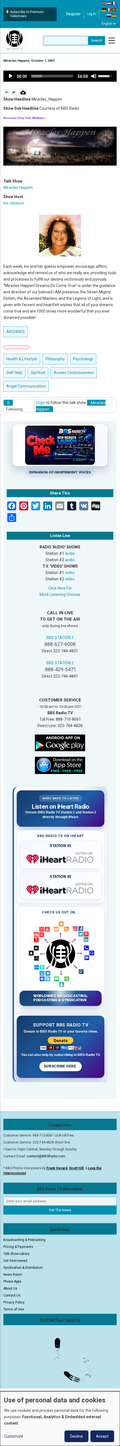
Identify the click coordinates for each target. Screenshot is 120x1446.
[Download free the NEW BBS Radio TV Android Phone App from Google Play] (60, 742)
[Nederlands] (109, 3)
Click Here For (60, 588)
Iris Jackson (13, 203)
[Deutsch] (104, 9)
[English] (104, 3)
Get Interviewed (15, 1261)
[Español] (114, 16)
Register (73, 14)
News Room (12, 1275)
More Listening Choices (60, 594)
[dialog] (60, 1418)
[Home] (14, 40)
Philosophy (55, 359)
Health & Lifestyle (21, 359)
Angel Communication (26, 386)
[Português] (114, 9)
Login (40, 402)
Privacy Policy (14, 1302)
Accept (102, 1436)
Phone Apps (12, 1281)
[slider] (52, 76)
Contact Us (12, 1295)
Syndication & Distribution (23, 1268)
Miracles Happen (18, 187)
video (70, 572)
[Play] (10, 76)
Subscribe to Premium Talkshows (27, 14)
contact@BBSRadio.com (46, 1156)
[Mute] (94, 76)
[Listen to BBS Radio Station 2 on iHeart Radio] (60, 888)
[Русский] (109, 16)
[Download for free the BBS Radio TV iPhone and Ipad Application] (60, 765)
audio (70, 553)
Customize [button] (13, 1436)
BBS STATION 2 (60, 663)
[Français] (114, 3)
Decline (76, 1436)
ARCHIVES (15, 331)
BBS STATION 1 (60, 637)
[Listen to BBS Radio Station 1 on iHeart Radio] (60, 857)
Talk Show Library (16, 1254)
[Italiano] (109, 9)
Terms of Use (13, 1309)
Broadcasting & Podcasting (24, 1240)
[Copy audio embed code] (6, 92)
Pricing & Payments (18, 1247)
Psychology (83, 359)
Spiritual (38, 372)
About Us (10, 1288)
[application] (60, 76)
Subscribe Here (60, 1066)
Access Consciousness (74, 372)
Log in (91, 14)
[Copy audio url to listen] (14, 92)
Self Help (14, 372)
